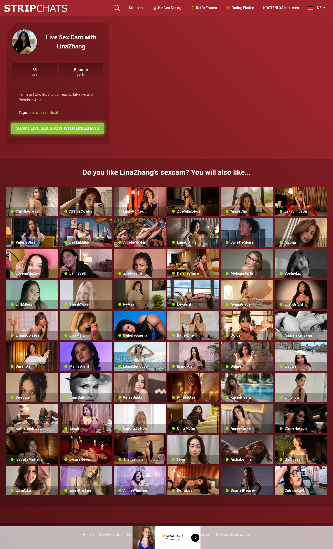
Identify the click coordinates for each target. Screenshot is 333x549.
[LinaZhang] (24, 42)
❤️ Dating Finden (240, 8)
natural (53, 112)
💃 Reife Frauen (204, 8)
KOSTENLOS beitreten (281, 8)
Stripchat (136, 8)
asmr (33, 112)
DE (317, 8)
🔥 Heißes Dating (167, 8)
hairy (42, 112)
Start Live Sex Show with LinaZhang (57, 128)
